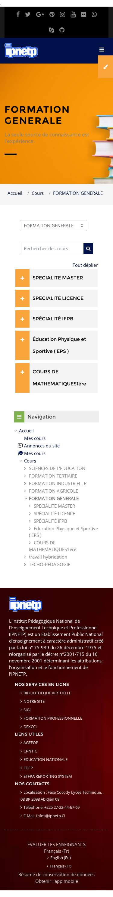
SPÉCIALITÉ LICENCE (58, 298)
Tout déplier (85, 265)
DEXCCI (30, 726)
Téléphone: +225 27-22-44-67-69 (52, 807)
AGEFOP (31, 742)
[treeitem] (56, 497)
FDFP (28, 768)
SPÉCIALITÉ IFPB (53, 319)
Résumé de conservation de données (56, 874)
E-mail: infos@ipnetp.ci (44, 815)
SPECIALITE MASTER (58, 278)
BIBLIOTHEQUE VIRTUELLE (47, 693)
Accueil (15, 193)
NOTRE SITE (34, 701)
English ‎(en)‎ (60, 857)
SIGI (27, 709)
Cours (38, 193)
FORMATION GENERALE (78, 193)
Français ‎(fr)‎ (56, 851)
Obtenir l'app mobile (56, 881)
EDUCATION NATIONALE (45, 759)
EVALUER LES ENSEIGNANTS (56, 844)
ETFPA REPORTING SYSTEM (48, 776)
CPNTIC (30, 751)
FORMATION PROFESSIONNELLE (53, 718)
